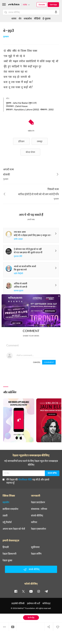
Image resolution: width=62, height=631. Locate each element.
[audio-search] (56, 12)
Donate (42, 4)
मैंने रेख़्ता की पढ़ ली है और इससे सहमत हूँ (27, 481)
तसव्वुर (39, 141)
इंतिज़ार (21, 141)
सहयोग (6, 502)
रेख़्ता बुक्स (7, 560)
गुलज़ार (6, 37)
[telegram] (46, 591)
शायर (13, 18)
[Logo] (14, 5)
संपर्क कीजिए (37, 515)
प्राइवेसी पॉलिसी (17, 603)
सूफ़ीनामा (35, 547)
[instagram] (38, 591)
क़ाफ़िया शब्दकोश (10, 509)
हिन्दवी (6, 547)
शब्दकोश (28, 18)
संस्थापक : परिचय (39, 509)
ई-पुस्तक (47, 18)
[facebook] (15, 591)
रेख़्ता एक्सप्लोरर (38, 528)
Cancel (36, 362)
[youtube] (31, 591)
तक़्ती (5, 515)
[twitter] (23, 591)
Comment (49, 362)
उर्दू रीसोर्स (7, 522)
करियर (34, 522)
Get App (53, 4)
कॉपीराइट (46, 603)
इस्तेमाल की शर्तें (33, 603)
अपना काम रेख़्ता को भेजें (14, 528)
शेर (20, 18)
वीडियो (37, 18)
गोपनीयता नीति (25, 479)
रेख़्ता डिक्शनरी (9, 553)
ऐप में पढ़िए (31, 617)
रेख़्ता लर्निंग (36, 553)
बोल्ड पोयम (30, 152)
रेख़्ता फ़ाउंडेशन (38, 502)
